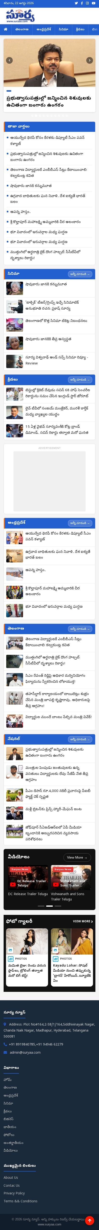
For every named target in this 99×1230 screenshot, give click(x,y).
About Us (11, 1178)
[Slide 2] (36, 116)
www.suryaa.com (49, 1224)
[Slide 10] (67, 116)
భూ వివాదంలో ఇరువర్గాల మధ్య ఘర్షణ (39, 232)
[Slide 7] (55, 116)
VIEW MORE (83, 922)
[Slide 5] (47, 116)
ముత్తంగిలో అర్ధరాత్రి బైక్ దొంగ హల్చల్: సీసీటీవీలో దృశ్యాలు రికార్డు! (45, 255)
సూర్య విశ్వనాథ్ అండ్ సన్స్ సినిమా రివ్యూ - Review (56, 360)
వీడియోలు (11, 1151)
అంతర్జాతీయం (14, 1143)
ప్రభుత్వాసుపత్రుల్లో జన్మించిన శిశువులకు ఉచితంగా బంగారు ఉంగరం (46, 157)
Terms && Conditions (20, 1201)
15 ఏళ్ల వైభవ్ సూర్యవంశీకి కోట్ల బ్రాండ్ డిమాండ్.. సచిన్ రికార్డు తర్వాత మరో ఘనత (56, 430)
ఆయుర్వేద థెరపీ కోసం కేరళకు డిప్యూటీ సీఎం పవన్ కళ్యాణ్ (47, 141)
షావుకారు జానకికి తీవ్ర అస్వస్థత (48, 339)
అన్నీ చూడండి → (80, 274)
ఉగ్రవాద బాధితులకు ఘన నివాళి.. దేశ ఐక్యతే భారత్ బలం (47, 199)
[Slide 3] (40, 116)
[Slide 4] (44, 116)
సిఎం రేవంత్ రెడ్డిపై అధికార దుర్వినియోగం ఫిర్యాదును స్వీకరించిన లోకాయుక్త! (55, 679)
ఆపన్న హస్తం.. (20, 212)
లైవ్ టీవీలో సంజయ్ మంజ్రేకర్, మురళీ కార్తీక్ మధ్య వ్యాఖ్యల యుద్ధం (56, 411)
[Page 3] (58, 906)
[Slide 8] (59, 116)
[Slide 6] (51, 116)
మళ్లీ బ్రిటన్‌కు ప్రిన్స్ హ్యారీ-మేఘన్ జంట (53, 809)
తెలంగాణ (22, 30)
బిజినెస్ (8, 1119)
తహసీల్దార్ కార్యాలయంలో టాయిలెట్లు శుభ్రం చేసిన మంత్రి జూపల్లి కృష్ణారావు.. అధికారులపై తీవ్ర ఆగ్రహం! (57, 700)
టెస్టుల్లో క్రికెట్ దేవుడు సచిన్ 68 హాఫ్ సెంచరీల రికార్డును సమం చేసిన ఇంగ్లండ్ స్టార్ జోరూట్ (57, 393)
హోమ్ (8, 1080)
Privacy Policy (14, 1194)
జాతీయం (10, 1127)
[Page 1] (41, 906)
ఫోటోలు (9, 1135)
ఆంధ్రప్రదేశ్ (44, 30)
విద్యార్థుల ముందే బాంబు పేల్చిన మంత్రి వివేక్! (58, 717)
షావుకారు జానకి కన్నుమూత (31, 186)
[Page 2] (49, 906)
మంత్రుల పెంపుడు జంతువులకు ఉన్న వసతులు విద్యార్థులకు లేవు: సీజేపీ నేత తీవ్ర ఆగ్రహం (56, 774)
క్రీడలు (80, 30)
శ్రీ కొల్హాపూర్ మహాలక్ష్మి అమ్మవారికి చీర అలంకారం (45, 222)
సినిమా (63, 30)
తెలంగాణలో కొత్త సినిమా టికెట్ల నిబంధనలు (56, 321)
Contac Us (12, 1186)
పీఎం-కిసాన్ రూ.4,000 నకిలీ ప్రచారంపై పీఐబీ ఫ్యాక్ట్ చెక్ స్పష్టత (58, 794)
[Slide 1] (32, 116)
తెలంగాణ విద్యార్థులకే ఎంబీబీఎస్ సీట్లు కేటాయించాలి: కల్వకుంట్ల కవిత (48, 173)
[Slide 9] (63, 116)
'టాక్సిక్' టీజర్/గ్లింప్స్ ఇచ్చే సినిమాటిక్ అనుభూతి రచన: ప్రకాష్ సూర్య (52, 305)
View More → (77, 857)
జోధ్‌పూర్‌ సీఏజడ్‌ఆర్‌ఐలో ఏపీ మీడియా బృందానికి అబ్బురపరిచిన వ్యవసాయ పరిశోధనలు (53, 833)
